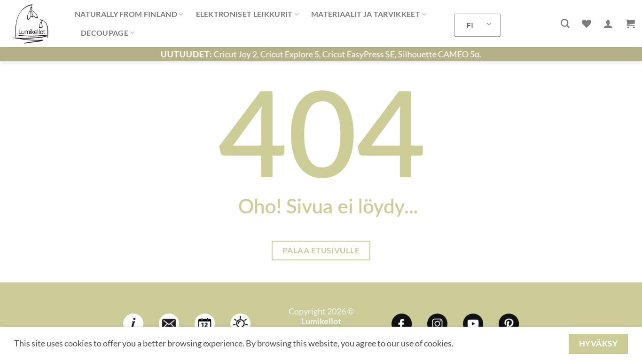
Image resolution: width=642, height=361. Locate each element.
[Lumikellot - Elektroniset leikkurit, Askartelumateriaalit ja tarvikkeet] (34, 23)
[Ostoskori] (630, 23)
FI (470, 25)
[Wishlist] (586, 23)
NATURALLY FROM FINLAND (126, 13)
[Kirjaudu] (608, 23)
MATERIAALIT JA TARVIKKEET (365, 13)
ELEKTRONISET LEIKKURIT (244, 13)
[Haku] (565, 24)
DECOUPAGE (104, 32)
